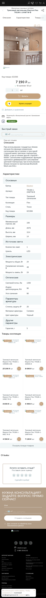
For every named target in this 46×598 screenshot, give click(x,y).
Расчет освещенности (32, 557)
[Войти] (43, 3)
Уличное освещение (7, 568)
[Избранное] (36, 3)
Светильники (5, 559)
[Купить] (19, 368)
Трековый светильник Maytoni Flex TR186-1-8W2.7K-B (11, 432)
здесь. (27, 595)
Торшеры (4, 566)
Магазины (28, 576)
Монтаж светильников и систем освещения (34, 566)
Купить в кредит (25, 104)
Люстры (4, 557)
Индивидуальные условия (9, 579)
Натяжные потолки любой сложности (33, 560)
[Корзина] (40, 3)
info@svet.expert (21, 548)
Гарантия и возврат (7, 587)
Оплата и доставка (7, 585)
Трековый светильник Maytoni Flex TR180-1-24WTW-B (33, 432)
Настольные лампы (7, 564)
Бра (3, 561)
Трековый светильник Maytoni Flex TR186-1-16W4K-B (33, 362)
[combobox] (6, 134)
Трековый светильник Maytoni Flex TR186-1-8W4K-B (33, 397)
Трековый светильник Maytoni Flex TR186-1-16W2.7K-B (11, 397)
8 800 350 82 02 (22, 550)
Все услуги (29, 568)
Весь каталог (5, 570)
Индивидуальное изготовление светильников (34, 563)
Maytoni (30, 186)
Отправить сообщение (23, 518)
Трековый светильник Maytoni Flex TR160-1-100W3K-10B (11, 362)
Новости (28, 579)
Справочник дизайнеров (8, 576)
